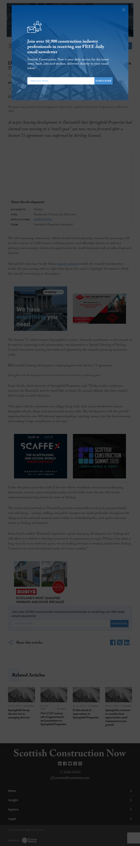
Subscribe (104, 80)
